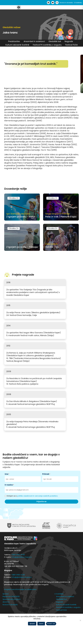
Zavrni (41, 623)
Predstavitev (14, 41)
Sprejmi (32, 623)
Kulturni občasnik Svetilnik (17, 45)
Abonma (6, 602)
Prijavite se (41, 501)
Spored (5, 594)
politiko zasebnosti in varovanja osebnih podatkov (37, 496)
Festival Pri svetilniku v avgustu (47, 45)
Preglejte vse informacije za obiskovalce (20, 589)
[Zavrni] (80, 620)
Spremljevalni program (12, 599)
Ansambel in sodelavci (34, 41)
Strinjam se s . (32, 496)
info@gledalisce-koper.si (22, 557)
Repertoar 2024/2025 (11, 596)
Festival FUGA (71, 45)
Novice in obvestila (66, 3)
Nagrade (69, 41)
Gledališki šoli (55, 41)
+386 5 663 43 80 (18, 555)
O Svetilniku (78, 3)
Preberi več (51, 623)
